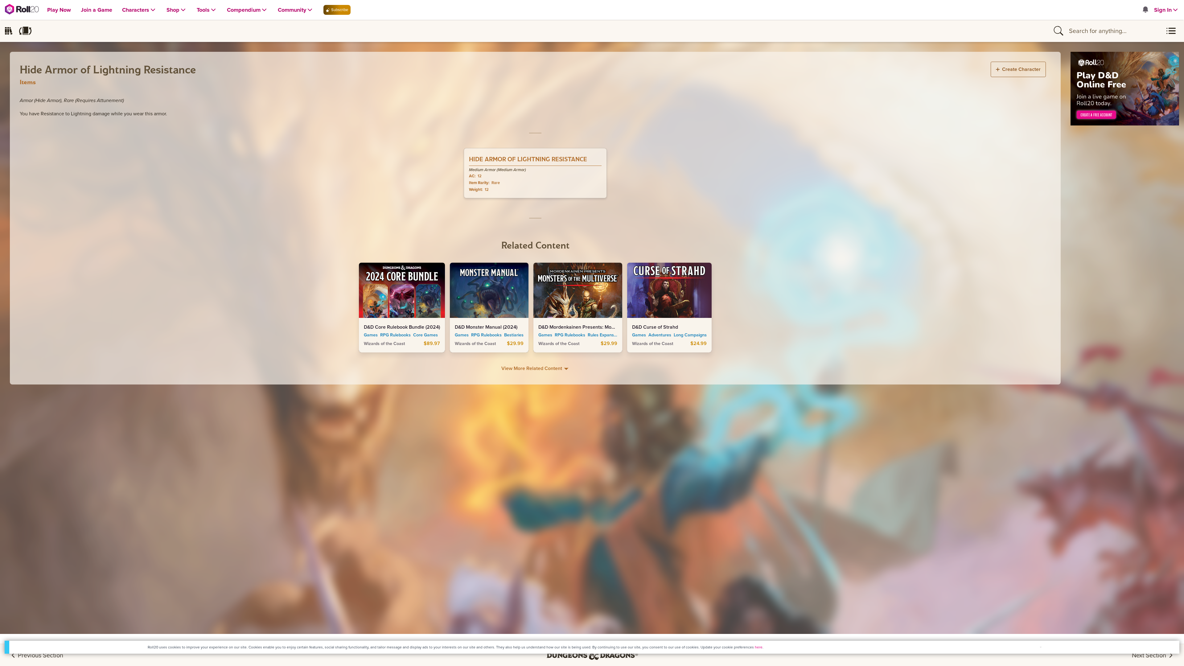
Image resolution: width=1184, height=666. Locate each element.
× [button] (1041, 647)
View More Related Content (532, 368)
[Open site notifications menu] (1145, 10)
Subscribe (339, 10)
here (759, 647)
